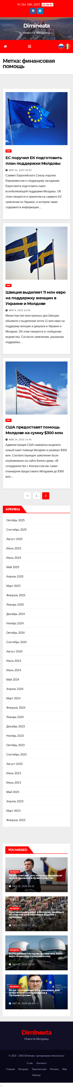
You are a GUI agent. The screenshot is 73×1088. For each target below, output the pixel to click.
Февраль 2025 (15, 595)
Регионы (54, 1069)
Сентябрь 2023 (16, 754)
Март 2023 (13, 810)
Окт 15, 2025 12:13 (23, 925)
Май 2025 (12, 567)
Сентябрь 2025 (16, 529)
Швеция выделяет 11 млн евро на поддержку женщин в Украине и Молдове (35, 298)
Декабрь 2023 (15, 726)
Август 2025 (14, 539)
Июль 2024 (13, 660)
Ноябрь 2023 (15, 735)
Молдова (14, 872)
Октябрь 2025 (15, 520)
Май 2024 (12, 679)
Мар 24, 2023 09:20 (20, 170)
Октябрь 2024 (15, 632)
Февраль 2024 (15, 707)
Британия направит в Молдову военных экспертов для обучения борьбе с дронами (36, 914)
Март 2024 (13, 698)
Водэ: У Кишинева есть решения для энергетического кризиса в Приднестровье (34, 992)
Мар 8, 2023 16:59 (19, 310)
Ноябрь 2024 (15, 623)
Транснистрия (39, 1069)
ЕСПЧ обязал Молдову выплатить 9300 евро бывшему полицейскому (36, 955)
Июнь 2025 (13, 557)
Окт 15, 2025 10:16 (23, 964)
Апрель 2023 (14, 801)
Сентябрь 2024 (16, 642)
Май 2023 (12, 792)
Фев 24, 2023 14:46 (20, 439)
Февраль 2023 (15, 820)
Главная (10, 1069)
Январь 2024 (15, 717)
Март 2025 (13, 585)
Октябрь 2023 (15, 745)
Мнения (36, 1075)
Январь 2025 (15, 604)
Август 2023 (14, 763)
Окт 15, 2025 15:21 (23, 886)
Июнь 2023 (13, 782)
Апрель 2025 (14, 576)
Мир (8, 151)
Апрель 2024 (14, 688)
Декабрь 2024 (15, 614)
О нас (30, 1063)
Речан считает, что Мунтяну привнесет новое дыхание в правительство (35, 877)
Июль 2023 (13, 773)
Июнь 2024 (13, 670)
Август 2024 (14, 651)
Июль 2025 (13, 548)
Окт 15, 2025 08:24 (23, 1003)
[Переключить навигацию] (29, 46)
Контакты (41, 1063)
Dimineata (36, 25)
